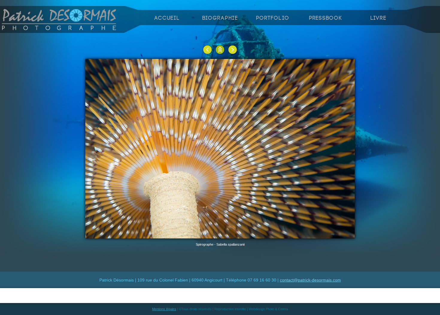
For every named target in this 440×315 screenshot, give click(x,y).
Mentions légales (164, 309)
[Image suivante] (232, 49)
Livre (378, 18)
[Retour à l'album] (220, 49)
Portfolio (272, 18)
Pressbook (325, 18)
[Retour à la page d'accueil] (59, 28)
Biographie (220, 18)
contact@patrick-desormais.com (310, 280)
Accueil (167, 18)
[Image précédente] (207, 49)
